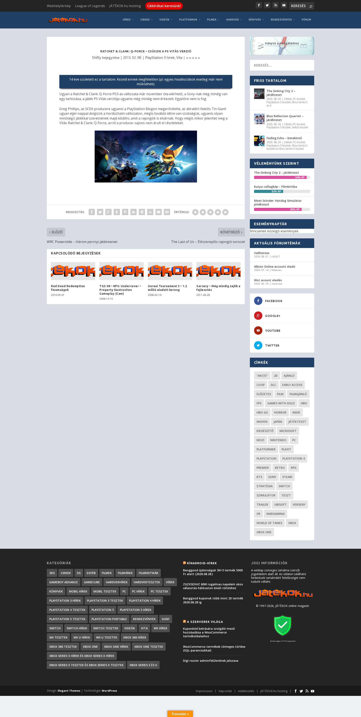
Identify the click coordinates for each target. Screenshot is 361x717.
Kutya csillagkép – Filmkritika (275, 187)
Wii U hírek (82, 637)
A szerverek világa (205, 621)
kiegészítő (265, 431)
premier (263, 468)
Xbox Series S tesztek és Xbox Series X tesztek (287, 147)
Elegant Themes (69, 691)
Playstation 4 (293, 458)
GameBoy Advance (63, 582)
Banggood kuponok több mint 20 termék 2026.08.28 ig (213, 600)
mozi (260, 440)
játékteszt (297, 422)
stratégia (265, 486)
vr (258, 514)
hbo (304, 403)
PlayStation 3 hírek (160, 57)
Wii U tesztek (106, 637)
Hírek (127, 19)
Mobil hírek (78, 591)
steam (287, 477)
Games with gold (281, 403)
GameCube (92, 582)
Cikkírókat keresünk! (164, 6)
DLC (273, 385)
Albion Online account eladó (274, 267)
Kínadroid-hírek (202, 563)
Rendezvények (281, 19)
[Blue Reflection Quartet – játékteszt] (259, 119)
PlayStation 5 (103, 610)
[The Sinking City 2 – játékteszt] (259, 94)
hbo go (262, 412)
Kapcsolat (225, 691)
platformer (266, 449)
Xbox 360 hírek (134, 637)
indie (296, 412)
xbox (292, 523)
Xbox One (264, 532)
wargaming (275, 514)
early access (292, 385)
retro (280, 468)
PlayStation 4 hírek (145, 601)
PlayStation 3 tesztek (105, 601)
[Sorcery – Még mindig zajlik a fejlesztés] (218, 271)
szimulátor (266, 495)
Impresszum (204, 691)
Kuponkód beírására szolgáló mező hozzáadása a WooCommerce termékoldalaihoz (209, 632)
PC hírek (138, 591)
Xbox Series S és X (143, 665)
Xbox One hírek (116, 647)
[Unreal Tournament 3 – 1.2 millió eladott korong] (170, 271)
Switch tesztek (300, 127)
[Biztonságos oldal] (282, 637)
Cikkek (145, 19)
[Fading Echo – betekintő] (259, 141)
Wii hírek (160, 628)
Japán (277, 422)
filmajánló (298, 394)
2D (276, 376)
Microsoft (288, 431)
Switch (284, 486)
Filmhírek (125, 573)
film (280, 394)
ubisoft (280, 504)
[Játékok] (283, 597)
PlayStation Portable (109, 619)
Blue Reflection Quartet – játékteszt (285, 118)
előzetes (264, 394)
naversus (277, 283)
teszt (286, 495)
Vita (179, 57)
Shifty (96, 57)
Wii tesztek (58, 637)
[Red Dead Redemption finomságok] (73, 271)
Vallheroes (261, 253)
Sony (272, 477)
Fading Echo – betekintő (284, 138)
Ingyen (262, 422)
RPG (293, 468)
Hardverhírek (117, 582)
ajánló (289, 376)
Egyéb (91, 573)
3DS (52, 573)
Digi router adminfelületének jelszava (210, 661)
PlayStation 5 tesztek (279, 102)
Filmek (211, 19)
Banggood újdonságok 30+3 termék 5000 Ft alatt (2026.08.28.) (213, 572)
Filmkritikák (148, 573)
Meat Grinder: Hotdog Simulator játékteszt (278, 202)
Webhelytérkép (59, 6)
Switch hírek (77, 628)
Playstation (266, 458)
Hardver (232, 19)
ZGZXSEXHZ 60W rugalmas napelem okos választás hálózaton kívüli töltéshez (213, 586)
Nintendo (278, 440)
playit (286, 449)
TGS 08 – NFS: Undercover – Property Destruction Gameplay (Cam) (120, 289)
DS (79, 573)
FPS (259, 403)
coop (261, 385)
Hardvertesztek (147, 582)
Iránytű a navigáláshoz (282, 43)
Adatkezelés (246, 691)
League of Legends (90, 6)
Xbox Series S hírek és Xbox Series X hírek (81, 656)
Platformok (188, 19)
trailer (262, 504)
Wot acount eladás (268, 280)
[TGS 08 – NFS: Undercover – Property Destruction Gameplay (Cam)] (121, 271)
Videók (164, 19)
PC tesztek (299, 99)
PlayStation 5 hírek (135, 610)
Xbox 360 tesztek (63, 647)
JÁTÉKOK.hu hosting (125, 6)
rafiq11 (276, 256)
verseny (299, 504)
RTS (259, 477)
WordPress (109, 691)
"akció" (262, 376)
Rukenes (276, 270)
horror (280, 412)
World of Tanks (269, 523)
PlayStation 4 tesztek (67, 610)
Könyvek (255, 19)
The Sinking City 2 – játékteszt (281, 93)
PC (294, 440)
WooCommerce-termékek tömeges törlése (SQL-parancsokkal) (214, 648)
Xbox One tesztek (148, 647)
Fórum (306, 19)
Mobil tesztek (104, 591)
